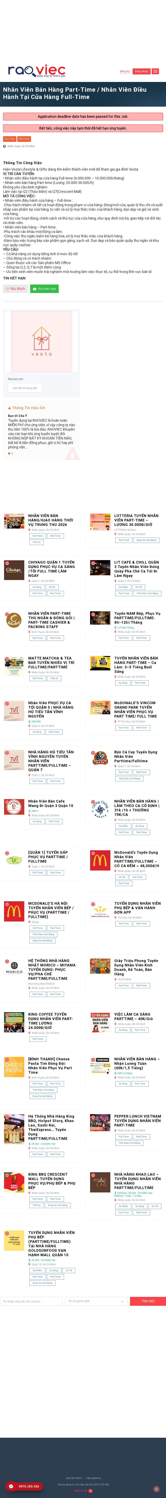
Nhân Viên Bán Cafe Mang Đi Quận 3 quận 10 (50, 803)
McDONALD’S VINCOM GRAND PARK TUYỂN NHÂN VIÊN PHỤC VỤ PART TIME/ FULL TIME (135, 709)
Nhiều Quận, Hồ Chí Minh (21, 146)
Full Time (10, 139)
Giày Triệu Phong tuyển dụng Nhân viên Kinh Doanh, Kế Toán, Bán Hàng (136, 967)
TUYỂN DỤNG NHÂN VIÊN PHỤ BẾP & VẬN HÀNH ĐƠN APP (137, 907)
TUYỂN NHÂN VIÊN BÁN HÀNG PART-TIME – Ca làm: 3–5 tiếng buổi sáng (136, 665)
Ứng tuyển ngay (47, 288)
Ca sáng (37, 587)
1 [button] (9, 453)
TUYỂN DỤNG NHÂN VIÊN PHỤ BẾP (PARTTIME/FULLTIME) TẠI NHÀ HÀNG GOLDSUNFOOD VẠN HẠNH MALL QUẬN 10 (51, 1243)
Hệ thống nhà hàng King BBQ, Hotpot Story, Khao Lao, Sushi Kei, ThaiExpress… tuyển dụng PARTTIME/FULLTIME (51, 1127)
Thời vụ (36, 542)
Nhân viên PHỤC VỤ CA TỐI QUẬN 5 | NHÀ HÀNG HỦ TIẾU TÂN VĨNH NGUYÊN (51, 709)
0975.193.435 (101, 1484)
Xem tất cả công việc (25, 388)
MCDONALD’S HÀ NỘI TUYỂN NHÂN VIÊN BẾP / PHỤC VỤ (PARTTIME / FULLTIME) (51, 910)
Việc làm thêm (74, 1478)
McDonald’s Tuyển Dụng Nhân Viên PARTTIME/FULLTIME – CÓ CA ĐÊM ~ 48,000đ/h (136, 859)
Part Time (24, 139)
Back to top (80, 1490)
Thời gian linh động (147, 593)
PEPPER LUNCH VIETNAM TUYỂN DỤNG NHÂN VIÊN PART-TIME (137, 1120)
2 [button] (12, 453)
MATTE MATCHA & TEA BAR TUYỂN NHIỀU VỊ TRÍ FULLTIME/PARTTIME (51, 662)
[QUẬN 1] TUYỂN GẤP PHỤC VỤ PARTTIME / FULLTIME (48, 856)
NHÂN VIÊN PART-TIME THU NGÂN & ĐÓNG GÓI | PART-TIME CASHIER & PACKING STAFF (51, 620)
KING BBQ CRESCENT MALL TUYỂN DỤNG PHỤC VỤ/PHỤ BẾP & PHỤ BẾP (52, 1181)
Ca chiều (123, 587)
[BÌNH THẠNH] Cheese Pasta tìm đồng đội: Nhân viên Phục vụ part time (50, 1065)
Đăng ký (125, 71)
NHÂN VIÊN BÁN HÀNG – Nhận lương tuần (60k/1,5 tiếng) (137, 1063)
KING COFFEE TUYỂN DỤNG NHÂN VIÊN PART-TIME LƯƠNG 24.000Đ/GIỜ (50, 1021)
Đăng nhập (141, 71)
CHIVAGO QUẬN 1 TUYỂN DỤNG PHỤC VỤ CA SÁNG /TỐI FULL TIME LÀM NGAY (51, 569)
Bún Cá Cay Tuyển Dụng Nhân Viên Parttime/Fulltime (135, 756)
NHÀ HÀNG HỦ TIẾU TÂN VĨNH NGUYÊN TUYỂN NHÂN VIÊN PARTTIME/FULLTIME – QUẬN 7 (51, 761)
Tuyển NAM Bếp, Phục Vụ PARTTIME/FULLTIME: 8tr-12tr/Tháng (137, 617)
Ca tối (52, 587)
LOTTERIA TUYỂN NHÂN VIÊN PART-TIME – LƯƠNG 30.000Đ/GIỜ (136, 520)
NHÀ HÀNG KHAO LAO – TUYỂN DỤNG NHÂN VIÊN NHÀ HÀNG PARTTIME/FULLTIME (137, 1181)
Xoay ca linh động (146, 540)
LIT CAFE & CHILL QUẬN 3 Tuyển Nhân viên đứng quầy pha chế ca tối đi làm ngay (136, 569)
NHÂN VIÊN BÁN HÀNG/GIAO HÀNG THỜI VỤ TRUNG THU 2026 (50, 520)
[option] (41, 430)
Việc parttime (93, 1478)
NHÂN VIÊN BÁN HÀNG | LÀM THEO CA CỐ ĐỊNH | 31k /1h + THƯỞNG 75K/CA (137, 808)
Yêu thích (17, 289)
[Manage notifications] (156, 1489)
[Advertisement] (83, 30)
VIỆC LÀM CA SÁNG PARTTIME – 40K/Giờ (133, 1016)
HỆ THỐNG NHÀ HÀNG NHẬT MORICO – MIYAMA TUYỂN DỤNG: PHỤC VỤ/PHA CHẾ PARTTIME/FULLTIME (52, 970)
